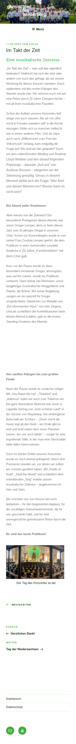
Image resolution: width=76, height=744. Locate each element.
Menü (40, 29)
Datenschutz (14, 707)
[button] (12, 568)
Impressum (13, 698)
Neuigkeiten (21, 604)
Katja (33, 43)
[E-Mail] (10, 731)
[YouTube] (22, 731)
